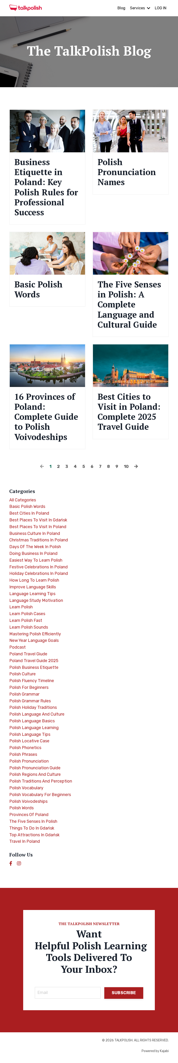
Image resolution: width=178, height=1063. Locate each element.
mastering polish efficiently (35, 633)
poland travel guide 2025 (33, 660)
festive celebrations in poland (38, 567)
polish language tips (29, 734)
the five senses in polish (33, 821)
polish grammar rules (30, 700)
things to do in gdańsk (31, 828)
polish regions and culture (35, 774)
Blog (121, 8)
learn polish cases (27, 613)
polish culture (22, 673)
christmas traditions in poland (38, 540)
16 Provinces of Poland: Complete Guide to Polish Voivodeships (46, 417)
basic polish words (27, 506)
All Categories (22, 500)
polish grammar (24, 694)
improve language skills (32, 587)
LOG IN (160, 8)
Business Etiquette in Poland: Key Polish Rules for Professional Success (46, 187)
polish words (21, 807)
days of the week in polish (35, 546)
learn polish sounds (28, 627)
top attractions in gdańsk (34, 834)
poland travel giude (28, 653)
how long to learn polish (34, 580)
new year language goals (34, 640)
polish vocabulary (26, 787)
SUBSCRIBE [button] (124, 992)
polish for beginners (28, 687)
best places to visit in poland (37, 526)
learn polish (21, 607)
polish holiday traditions (33, 707)
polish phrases (23, 754)
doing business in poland (33, 553)
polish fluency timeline (31, 680)
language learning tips (32, 593)
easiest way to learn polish (35, 560)
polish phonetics (25, 747)
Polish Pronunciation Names (127, 172)
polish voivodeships (28, 801)
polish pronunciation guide (34, 767)
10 (126, 466)
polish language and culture (36, 714)
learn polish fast (25, 620)
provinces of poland (28, 814)
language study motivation (36, 600)
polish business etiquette (33, 667)
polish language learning (34, 727)
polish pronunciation (29, 761)
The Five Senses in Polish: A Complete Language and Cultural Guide (129, 304)
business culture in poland (34, 533)
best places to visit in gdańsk (38, 520)
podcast (17, 647)
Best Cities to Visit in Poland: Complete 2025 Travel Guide (129, 412)
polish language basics (32, 720)
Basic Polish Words (38, 289)
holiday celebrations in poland (38, 573)
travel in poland (24, 841)
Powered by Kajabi (155, 1051)
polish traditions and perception (40, 781)
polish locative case (29, 740)
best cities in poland (29, 513)
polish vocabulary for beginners (40, 794)
